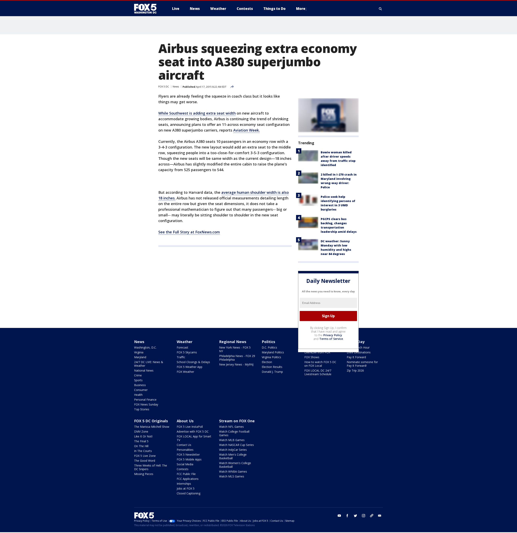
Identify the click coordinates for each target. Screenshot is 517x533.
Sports (138, 380)
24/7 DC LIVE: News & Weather (148, 364)
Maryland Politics (273, 352)
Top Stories (141, 409)
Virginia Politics (271, 357)
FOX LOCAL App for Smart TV (194, 438)
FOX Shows (311, 357)
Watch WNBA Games (233, 471)
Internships (184, 484)
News (176, 86)
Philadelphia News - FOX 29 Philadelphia (237, 357)
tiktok (371, 515)
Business (140, 385)
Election (267, 362)
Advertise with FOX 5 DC (193, 431)
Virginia (138, 352)
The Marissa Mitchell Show (151, 427)
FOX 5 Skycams (187, 352)
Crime (138, 375)
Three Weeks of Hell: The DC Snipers (150, 467)
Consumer (141, 390)
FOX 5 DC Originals (151, 420)
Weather (184, 341)
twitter (355, 515)
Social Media (185, 464)
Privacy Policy (332, 335)
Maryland (140, 357)
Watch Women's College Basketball (235, 465)
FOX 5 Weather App (189, 367)
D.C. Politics (269, 347)
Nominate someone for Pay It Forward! (362, 364)
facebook (347, 515)
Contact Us (184, 445)
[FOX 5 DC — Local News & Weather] (147, 9)
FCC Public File (186, 474)
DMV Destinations (359, 352)
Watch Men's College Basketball (233, 456)
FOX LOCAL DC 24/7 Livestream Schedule (317, 372)
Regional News (232, 341)
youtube (339, 515)
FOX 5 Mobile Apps (189, 459)
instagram (363, 515)
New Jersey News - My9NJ (236, 364)
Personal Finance (145, 399)
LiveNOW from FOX (317, 352)
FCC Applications (188, 479)
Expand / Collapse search (380, 9)
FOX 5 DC (163, 86)
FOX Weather (185, 372)
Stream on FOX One (237, 420)
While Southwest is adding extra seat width (197, 113)
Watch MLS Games (231, 476)
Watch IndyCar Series (233, 450)
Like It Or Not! (143, 436)
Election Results (272, 367)
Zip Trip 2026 (355, 370)
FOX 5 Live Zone (145, 456)
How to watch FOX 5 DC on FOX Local (320, 364)
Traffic (181, 357)
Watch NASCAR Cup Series (236, 445)
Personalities (185, 450)
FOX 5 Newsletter (188, 454)
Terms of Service (331, 339)
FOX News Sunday (146, 404)
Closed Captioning (188, 493)
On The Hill (141, 446)
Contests (182, 469)
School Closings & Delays (193, 362)
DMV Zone (141, 431)
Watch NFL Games (231, 427)
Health (138, 395)
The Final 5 (141, 441)
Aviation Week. (246, 130)
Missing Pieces (143, 474)
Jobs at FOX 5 (185, 488)
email (379, 515)
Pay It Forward (356, 357)
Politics (268, 341)
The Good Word (144, 460)
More (300, 8)
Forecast (182, 347)
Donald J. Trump (272, 372)
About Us (185, 420)
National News (143, 370)
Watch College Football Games (234, 433)
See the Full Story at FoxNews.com (189, 232)
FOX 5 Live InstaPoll (190, 427)
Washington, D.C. (145, 347)
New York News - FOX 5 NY (235, 349)
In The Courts (143, 451)
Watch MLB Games (232, 440)
